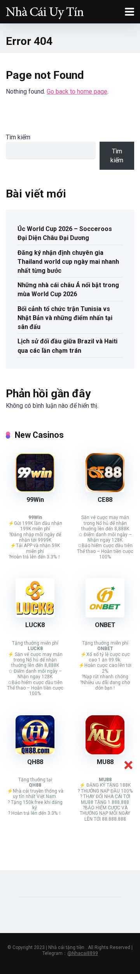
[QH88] (35, 752)
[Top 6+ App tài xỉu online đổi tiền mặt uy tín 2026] (45, 11)
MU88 (105, 762)
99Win (35, 499)
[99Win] (35, 490)
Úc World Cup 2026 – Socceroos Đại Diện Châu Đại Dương (65, 233)
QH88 (35, 762)
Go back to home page (77, 91)
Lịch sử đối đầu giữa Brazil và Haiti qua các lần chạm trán (67, 346)
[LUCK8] (35, 615)
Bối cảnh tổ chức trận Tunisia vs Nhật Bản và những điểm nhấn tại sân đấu (65, 318)
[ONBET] (105, 615)
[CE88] (105, 490)
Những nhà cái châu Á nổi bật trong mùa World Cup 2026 (68, 289)
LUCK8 (35, 625)
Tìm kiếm (18, 137)
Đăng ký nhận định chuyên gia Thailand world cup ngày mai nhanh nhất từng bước (68, 261)
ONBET (105, 625)
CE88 (105, 499)
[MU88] (105, 752)
